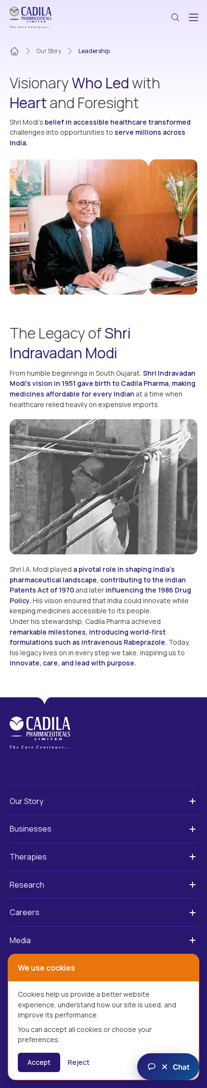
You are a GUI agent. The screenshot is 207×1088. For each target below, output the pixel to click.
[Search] (175, 17)
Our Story (49, 51)
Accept (39, 1062)
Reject (79, 1062)
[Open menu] (193, 17)
